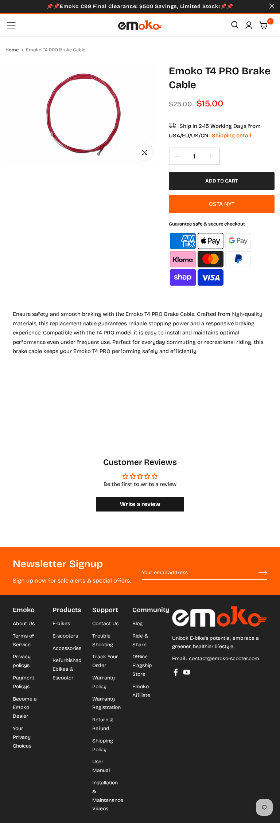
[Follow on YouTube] (186, 672)
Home (12, 50)
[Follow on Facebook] (175, 672)
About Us (24, 623)
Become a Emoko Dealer (25, 708)
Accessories (66, 648)
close (8, 6)
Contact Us (105, 623)
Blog (137, 623)
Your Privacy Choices (22, 737)
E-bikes (61, 623)
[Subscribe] (254, 573)
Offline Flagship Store (142, 665)
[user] (249, 25)
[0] (264, 25)
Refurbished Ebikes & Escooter (67, 669)
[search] (235, 25)
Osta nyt (221, 204)
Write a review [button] (140, 504)
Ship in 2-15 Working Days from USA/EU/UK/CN (215, 131)
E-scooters (65, 636)
